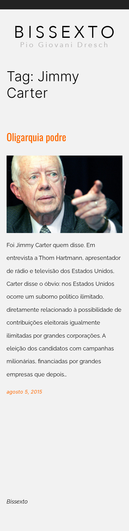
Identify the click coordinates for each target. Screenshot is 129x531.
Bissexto (17, 501)
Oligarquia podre (36, 137)
